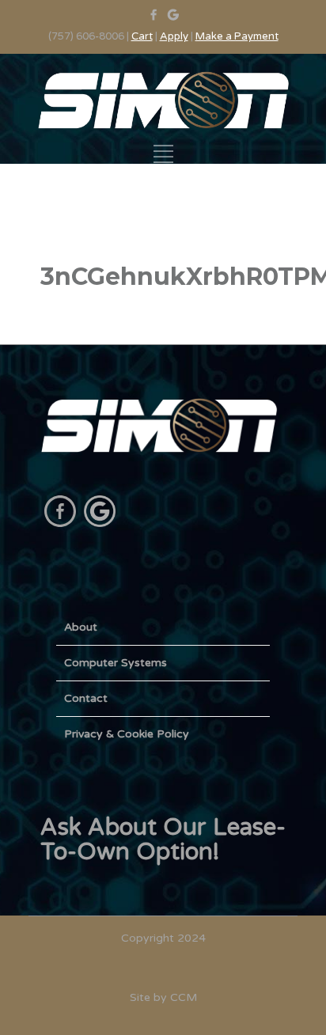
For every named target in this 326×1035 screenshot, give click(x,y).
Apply (174, 36)
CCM (183, 997)
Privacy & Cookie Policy (126, 734)
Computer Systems (115, 662)
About (80, 627)
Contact (86, 698)
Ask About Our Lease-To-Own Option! (163, 839)
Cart (142, 36)
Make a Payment (237, 36)
